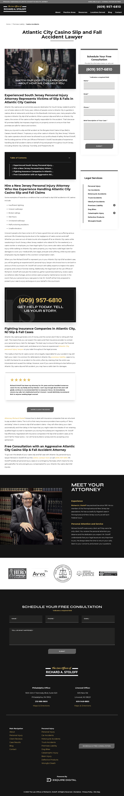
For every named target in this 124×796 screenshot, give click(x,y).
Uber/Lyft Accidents (96, 202)
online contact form (41, 458)
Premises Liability (18, 24)
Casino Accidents (32, 24)
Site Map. (96, 792)
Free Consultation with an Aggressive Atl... (33, 175)
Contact (118, 12)
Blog (110, 12)
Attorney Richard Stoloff (15, 418)
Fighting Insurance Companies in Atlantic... (33, 171)
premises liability (58, 357)
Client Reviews (15, 739)
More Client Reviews (40, 409)
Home (8, 24)
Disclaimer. (77, 792)
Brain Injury (47, 756)
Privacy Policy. (87, 792)
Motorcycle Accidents (97, 194)
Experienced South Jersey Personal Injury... (34, 165)
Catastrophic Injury (96, 213)
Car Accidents (94, 190)
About (57, 12)
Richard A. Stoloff (78, 505)
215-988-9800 (41, 701)
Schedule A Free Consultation (97, 746)
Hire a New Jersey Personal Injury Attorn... (33, 168)
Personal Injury (94, 186)
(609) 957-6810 (109, 7)
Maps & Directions (82, 706)
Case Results (15, 742)
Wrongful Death (94, 221)
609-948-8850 (82, 701)
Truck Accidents (95, 198)
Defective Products (96, 217)
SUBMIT (99, 146)
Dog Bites (92, 209)
